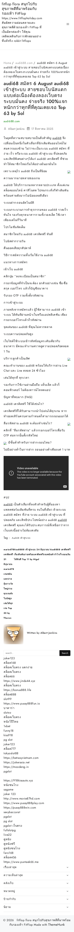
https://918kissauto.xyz (18, 780)
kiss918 (8, 735)
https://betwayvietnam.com (21, 758)
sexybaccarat (12, 812)
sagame (8, 789)
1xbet (7, 726)
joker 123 (10, 794)
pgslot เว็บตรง (13, 826)
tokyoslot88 (11, 753)
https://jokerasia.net (17, 762)
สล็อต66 (9, 676)
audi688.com (12, 121)
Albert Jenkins (16, 129)
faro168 (9, 853)
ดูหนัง (7, 839)
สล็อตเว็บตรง (12, 672)
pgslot (7, 771)
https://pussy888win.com (20, 807)
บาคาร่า (9, 708)
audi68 (56, 138)
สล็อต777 (10, 749)
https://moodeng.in (16, 767)
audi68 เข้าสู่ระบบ (21, 538)
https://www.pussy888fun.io (22, 703)
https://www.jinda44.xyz (19, 681)
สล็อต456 (10, 857)
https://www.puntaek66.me (21, 862)
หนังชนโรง (11, 785)
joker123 (9, 658)
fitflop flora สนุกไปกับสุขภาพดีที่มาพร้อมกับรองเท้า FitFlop (19, 8)
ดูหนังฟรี (9, 844)
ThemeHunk (56, 924)
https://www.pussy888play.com (24, 803)
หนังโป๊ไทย (11, 721)
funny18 (9, 731)
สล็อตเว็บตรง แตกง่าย (18, 667)
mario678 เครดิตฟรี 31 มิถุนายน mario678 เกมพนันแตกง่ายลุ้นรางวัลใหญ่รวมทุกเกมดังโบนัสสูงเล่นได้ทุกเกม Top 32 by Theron (9, 584)
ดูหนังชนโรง (12, 848)
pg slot (8, 740)
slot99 (7, 699)
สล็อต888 (10, 694)
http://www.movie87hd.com (22, 798)
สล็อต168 (10, 663)
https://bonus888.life (17, 690)
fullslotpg (10, 830)
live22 (7, 835)
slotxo (7, 712)
